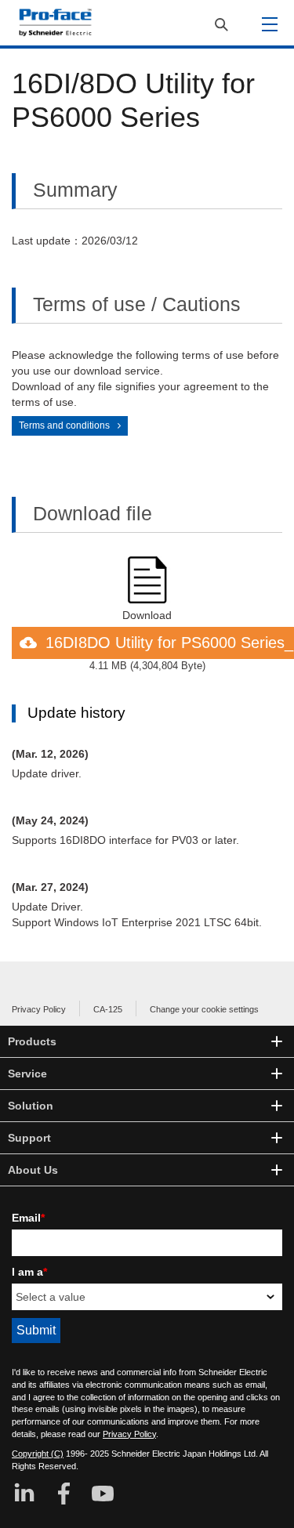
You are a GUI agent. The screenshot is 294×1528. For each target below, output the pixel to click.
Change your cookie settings (204, 1009)
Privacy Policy (39, 1009)
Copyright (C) (38, 1453)
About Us (33, 1170)
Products (32, 1041)
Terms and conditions (64, 425)
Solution (30, 1105)
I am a (29, 1271)
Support (29, 1138)
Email (28, 1217)
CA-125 (107, 1009)
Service (27, 1073)
